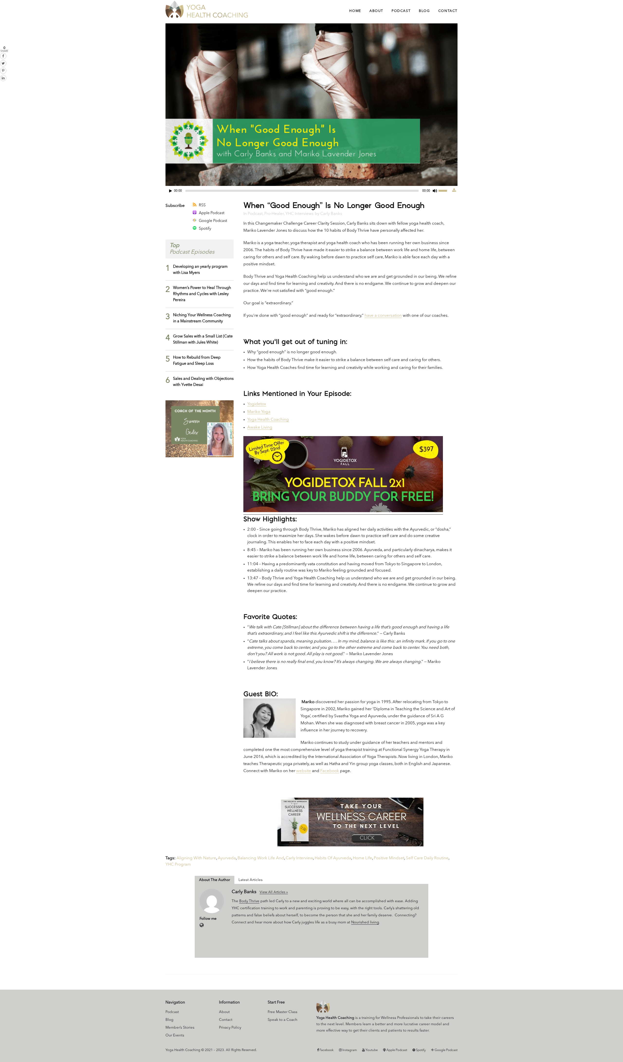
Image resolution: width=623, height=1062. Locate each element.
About (224, 1012)
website (303, 771)
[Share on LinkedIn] (3, 78)
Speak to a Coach (282, 1020)
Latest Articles (250, 880)
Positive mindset (389, 858)
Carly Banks (331, 214)
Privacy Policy (230, 1028)
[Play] (170, 190)
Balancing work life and (261, 858)
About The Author (214, 880)
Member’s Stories (179, 1028)
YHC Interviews (299, 214)
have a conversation (383, 316)
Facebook (329, 771)
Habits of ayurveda (333, 858)
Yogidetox (256, 404)
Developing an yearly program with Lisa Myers (200, 270)
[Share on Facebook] (3, 56)
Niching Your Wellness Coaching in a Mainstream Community (202, 318)
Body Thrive (249, 901)
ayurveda (227, 858)
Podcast (255, 214)
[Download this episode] (454, 191)
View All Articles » (274, 892)
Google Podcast (213, 221)
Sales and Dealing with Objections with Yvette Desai (203, 382)
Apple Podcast (211, 213)
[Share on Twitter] (3, 63)
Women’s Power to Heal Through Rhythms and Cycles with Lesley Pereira (202, 294)
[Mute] (435, 191)
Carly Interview (299, 858)
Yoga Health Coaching (268, 420)
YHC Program (178, 864)
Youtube (371, 1050)
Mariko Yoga (258, 412)
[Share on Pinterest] (3, 70)
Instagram (349, 1050)
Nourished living (365, 922)
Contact (225, 1020)
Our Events (174, 1035)
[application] (308, 191)
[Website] (202, 925)
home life (362, 858)
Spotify (205, 229)
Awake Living (259, 427)
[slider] (445, 190)
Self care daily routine (427, 858)
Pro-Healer (274, 214)
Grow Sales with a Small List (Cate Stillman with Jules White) (203, 339)
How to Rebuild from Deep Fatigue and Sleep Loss (196, 361)
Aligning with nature (196, 858)
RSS (202, 205)
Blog (169, 1020)
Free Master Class (282, 1012)
